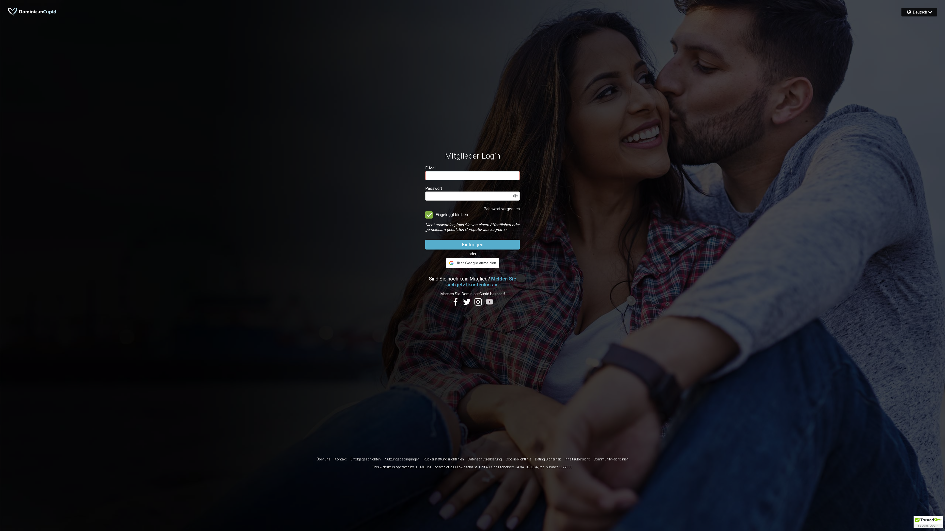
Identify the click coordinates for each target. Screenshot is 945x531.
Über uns (324, 459)
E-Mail (430, 168)
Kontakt (340, 459)
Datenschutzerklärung (485, 459)
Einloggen (472, 245)
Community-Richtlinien (611, 459)
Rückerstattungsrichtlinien (444, 459)
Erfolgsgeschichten (365, 459)
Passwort (433, 188)
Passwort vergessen (502, 208)
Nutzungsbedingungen (402, 459)
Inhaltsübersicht (577, 459)
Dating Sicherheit (548, 459)
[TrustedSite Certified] (928, 522)
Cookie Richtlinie (518, 459)
